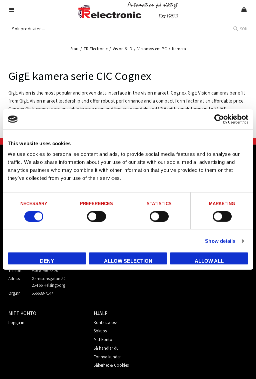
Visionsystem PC (152, 49)
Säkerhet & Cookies (111, 365)
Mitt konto (103, 339)
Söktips (100, 331)
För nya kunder (107, 357)
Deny (47, 261)
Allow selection (128, 261)
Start (74, 49)
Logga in (16, 322)
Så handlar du (106, 348)
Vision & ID (122, 49)
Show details (220, 241)
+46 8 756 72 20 (45, 270)
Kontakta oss (105, 322)
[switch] (96, 216)
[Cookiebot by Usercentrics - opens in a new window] (219, 119)
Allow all (209, 261)
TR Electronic (96, 49)
